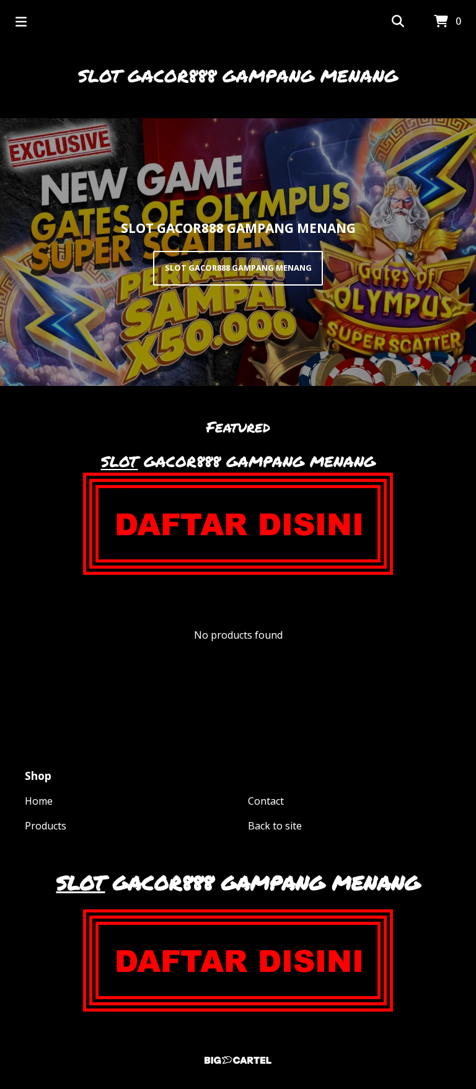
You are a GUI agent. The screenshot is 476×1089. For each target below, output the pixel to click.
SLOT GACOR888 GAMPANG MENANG (238, 75)
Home (39, 801)
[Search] (398, 21)
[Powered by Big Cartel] (238, 1060)
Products (45, 826)
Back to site (275, 826)
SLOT (119, 461)
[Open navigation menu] (21, 22)
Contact (266, 801)
